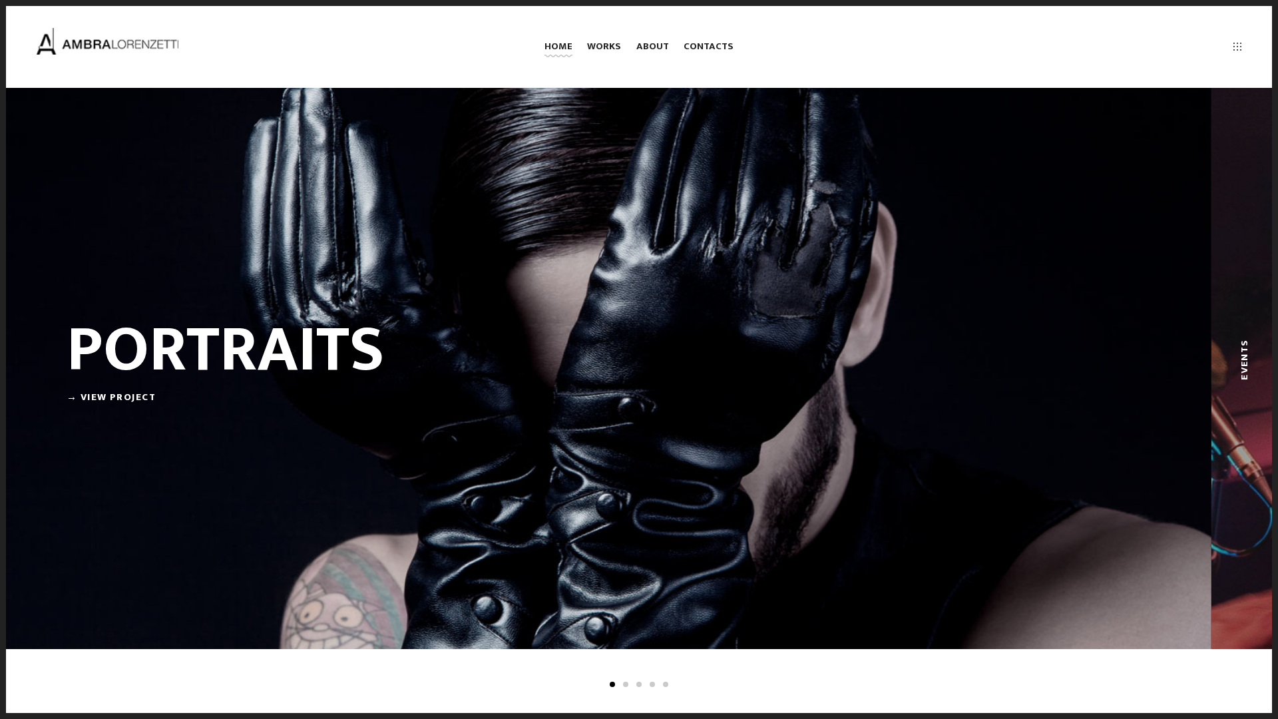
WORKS (604, 46)
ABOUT (652, 46)
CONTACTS (709, 46)
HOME (558, 46)
